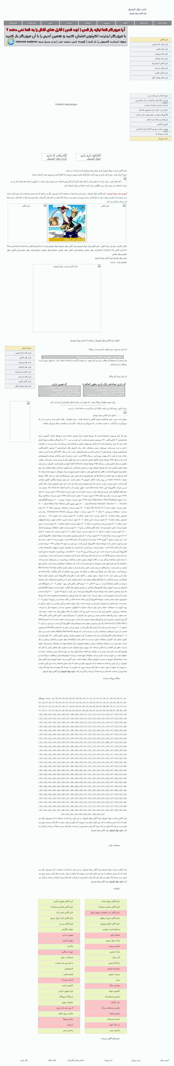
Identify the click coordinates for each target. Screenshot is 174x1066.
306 (63, 754)
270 (80, 746)
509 (76, 794)
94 (104, 711)
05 (67, 698)
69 (108, 706)
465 (58, 786)
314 (98, 754)
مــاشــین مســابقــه (64, 963)
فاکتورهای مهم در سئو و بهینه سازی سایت (152, 115)
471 (85, 786)
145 (58, 722)
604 (76, 814)
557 (111, 802)
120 (125, 714)
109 (76, 714)
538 (116, 798)
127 (67, 719)
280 (125, 746)
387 (67, 770)
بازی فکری (32, 23)
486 (63, 790)
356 (107, 762)
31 (67, 703)
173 (94, 727)
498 (116, 790)
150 (80, 722)
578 (116, 806)
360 (125, 762)
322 (45, 758)
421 (41, 778)
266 (63, 746)
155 (103, 722)
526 (63, 798)
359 (120, 762)
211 (85, 734)
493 (94, 790)
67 (101, 706)
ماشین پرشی (114, 946)
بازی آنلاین (164, 39)
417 (111, 774)
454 (98, 782)
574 (98, 806)
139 (120, 719)
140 (125, 719)
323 (49, 758)
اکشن (125, 23)
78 (50, 711)
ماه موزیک (108, 1060)
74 (125, 706)
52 (50, 706)
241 (41, 742)
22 (125, 698)
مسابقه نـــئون (67, 957)
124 (54, 719)
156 (107, 722)
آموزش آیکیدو (162, 124)
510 (80, 794)
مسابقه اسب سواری (111, 929)
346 (63, 762)
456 (107, 782)
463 (49, 786)
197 (111, 730)
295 (103, 750)
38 (91, 703)
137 (111, 719)
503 (49, 794)
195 (103, 730)
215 (103, 734)
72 (118, 706)
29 (60, 703)
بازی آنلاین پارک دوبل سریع (62, 918)
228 (72, 738)
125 (58, 719)
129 (76, 719)
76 (43, 711)
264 (54, 746)
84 (70, 711)
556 (107, 802)
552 (89, 802)
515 (103, 794)
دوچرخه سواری (113, 968)
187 (67, 730)
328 (72, 758)
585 (58, 810)
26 (50, 703)
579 (120, 806)
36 (84, 703)
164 (54, 727)
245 (58, 742)
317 (111, 754)
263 (49, 746)
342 (45, 762)
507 (67, 794)
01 (53, 698)
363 (49, 766)
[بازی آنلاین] (106, 242)
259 (120, 742)
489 (76, 790)
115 (103, 714)
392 (89, 770)
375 (103, 766)
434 (98, 778)
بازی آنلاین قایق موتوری (110, 923)
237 (111, 738)
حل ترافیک (115, 1002)
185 (58, 730)
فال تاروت (24, 1060)
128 (72, 719)
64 (91, 706)
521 (41, 798)
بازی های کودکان (161, 58)
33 (74, 703)
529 (76, 798)
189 (76, 730)
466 (63, 786)
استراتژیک (13, 23)
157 (111, 722)
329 (76, 758)
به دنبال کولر (114, 1024)
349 (76, 762)
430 (80, 778)
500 (125, 790)
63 (87, 706)
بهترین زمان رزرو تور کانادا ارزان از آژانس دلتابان (152, 129)
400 (125, 770)
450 (80, 782)
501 (41, 794)
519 (120, 794)
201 (41, 734)
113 (94, 714)
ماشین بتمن (115, 1030)
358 (116, 762)
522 (45, 798)
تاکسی (70, 946)
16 (104, 698)
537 (111, 798)
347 (67, 762)
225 (58, 738)
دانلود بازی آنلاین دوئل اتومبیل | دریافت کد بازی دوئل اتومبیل (95, 340)
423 (49, 778)
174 (98, 727)
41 (101, 703)
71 (115, 706)
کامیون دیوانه (114, 991)
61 (81, 706)
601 (63, 814)
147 (67, 722)
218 (116, 734)
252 (89, 742)
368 (72, 766)
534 (98, 798)
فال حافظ (52, 1060)
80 (57, 711)
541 (41, 802)
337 (111, 758)
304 (54, 754)
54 (57, 706)
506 (63, 794)
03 (60, 698)
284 (54, 750)
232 (89, 738)
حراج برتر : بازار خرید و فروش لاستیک (153, 110)
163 (49, 727)
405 (58, 774)
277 (111, 746)
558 (116, 802)
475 (103, 786)
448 (72, 782)
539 (120, 798)
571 (85, 806)
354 (98, 762)
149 (76, 722)
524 (54, 798)
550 (80, 802)
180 (125, 727)
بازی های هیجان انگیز (160, 78)
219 (120, 734)
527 (67, 798)
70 (111, 706)
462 (45, 786)
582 (45, 810)
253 (94, 742)
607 (89, 814)
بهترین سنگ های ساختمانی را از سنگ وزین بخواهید (151, 101)
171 (85, 727)
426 (63, 778)
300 (125, 750)
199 (120, 730)
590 (80, 810)
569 (76, 806)
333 (94, 758)
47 (121, 703)
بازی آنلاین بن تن (66, 923)
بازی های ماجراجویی (160, 44)
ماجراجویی (144, 23)
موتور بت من (67, 935)
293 (94, 750)
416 (107, 774)
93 (101, 711)
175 (103, 727)
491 (85, 790)
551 (85, 802)
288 (72, 750)
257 (111, 742)
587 (67, 810)
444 (54, 782)
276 (107, 746)
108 (72, 714)
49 (40, 706)
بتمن (118, 980)
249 (76, 742)
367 (67, 766)
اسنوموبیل (68, 968)
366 (63, 766)
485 (58, 790)
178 (116, 727)
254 (98, 742)
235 (103, 738)
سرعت (69, 23)
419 (120, 774)
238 (116, 738)
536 (107, 798)
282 (45, 750)
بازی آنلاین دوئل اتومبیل (137, 13)
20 (118, 698)
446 (63, 782)
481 (41, 790)
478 (116, 786)
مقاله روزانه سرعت (111, 678)
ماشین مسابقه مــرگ (111, 1008)
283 (49, 750)
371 (85, 766)
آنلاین (67, 504)
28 (57, 703)
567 (67, 806)
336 (107, 758)
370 (80, 766)
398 (116, 770)
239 (120, 738)
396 (107, 770)
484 (54, 790)
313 (94, 754)
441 (41, 782)
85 (74, 711)
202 (45, 734)
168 (72, 727)
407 (67, 774)
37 (87, 703)
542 (45, 802)
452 (89, 782)
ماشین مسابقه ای (112, 996)
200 (125, 730)
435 (103, 778)
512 (89, 794)
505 (58, 794)
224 (54, 738)
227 (67, 738)
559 (120, 802)
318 (116, 754)
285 (58, 750)
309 (76, 754)
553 (94, 802)
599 (120, 810)
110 (80, 714)
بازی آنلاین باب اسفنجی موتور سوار (105, 912)
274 (98, 746)
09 (81, 698)
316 (107, 754)
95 (108, 711)
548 (72, 802)
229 (76, 738)
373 (94, 766)
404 (54, 774)
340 (125, 758)
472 (89, 786)
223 (49, 738)
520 (125, 794)
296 (107, 750)
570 (80, 806)
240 (125, 738)
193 (94, 730)
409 (76, 774)
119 (120, 714)
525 (58, 798)
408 (72, 774)
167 (67, 727)
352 (89, 762)
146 (63, 722)
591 (85, 810)
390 (80, 770)
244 (54, 742)
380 (125, 766)
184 (54, 730)
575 (103, 806)
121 (41, 719)
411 (85, 774)
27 (53, 703)
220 (125, 734)
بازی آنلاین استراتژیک (160, 63)
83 (67, 711)
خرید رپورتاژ (163, 138)
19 (115, 698)
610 (103, 814)
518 (116, 794)
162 (45, 727)
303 (49, 754)
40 (98, 703)
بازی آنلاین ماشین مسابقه (109, 907)
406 (63, 774)
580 (125, 806)
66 (98, 706)
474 (98, 786)
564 (54, 806)
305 (58, 754)
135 (103, 719)
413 (94, 774)
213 (94, 734)
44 (111, 703)
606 (85, 814)
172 (89, 727)
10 (84, 698)
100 (125, 711)
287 (67, 750)
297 (111, 750)
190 (80, 730)
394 (98, 770)
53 (53, 706)
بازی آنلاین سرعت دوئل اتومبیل (63, 659)
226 (63, 738)
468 (72, 786)
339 (120, 758)
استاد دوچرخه (67, 980)
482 (45, 790)
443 (49, 782)
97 (114, 711)
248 (72, 742)
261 (41, 746)
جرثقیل (70, 1024)
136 (107, 719)
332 (89, 758)
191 (85, 730)
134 (98, 719)
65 (94, 706)
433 (94, 778)
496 (107, 790)
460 (125, 782)
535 (103, 798)
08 (77, 698)
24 (43, 703)
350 (80, 762)
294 (98, 750)
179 (120, 727)
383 (49, 770)
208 (72, 734)
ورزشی (106, 23)
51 (47, 706)
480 (125, 786)
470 (80, 786)
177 (111, 727)
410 (80, 774)
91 (94, 711)
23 (40, 703)
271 (85, 746)
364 (54, 766)
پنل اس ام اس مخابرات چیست (156, 105)
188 (72, 730)
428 (72, 778)
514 (98, 794)
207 (67, 734)
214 (98, 734)
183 (49, 730)
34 (77, 703)
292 (89, 750)
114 (98, 714)
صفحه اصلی (162, 23)
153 (94, 722)
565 (58, 806)
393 (94, 770)
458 (116, 782)
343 (49, 762)
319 (120, 754)
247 (67, 742)
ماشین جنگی (114, 985)
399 (120, 770)
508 (72, 794)
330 (80, 758)
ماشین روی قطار (65, 1013)
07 (74, 698)
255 (103, 742)
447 (67, 782)
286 (63, 750)
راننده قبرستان (113, 1019)
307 (67, 754)
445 (58, 782)
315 (103, 754)
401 (41, 774)
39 (94, 703)
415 (103, 774)
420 (125, 774)
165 (58, 727)
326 (63, 758)
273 (94, 746)
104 (54, 714)
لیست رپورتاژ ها (162, 134)
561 (41, 806)
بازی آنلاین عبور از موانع (110, 918)
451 (85, 782)
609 (98, 814)
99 (121, 711)
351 (85, 762)
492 (89, 790)
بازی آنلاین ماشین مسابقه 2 (61, 907)
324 (54, 758)
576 (107, 806)
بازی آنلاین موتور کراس (63, 901)
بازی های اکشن (162, 49)
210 (80, 734)
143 (49, 722)
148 (72, 722)
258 (116, 742)
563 (49, 806)
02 (57, 698)
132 (89, 719)
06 (70, 698)
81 (60, 711)
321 (41, 758)
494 (98, 790)
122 (45, 719)
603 (72, 814)
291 (85, 750)
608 (94, 814)
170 (80, 727)
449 (76, 782)
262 (45, 746)
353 (94, 762)
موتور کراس (68, 940)
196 (107, 730)
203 (49, 734)
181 (41, 730)
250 (80, 742)
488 (72, 790)
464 (54, 786)
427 (67, 778)
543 (49, 802)
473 (94, 786)
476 (107, 786)
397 (111, 770)
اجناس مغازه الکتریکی (75, 1060)
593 (94, 810)
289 (76, 750)
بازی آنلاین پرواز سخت (110, 901)
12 (91, 698)
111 (85, 714)
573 (94, 806)
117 (111, 714)
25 (47, 703)
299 (120, 750)
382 (45, 770)
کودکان (87, 23)
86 (77, 711)
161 (41, 727)
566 (63, 806)
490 (80, 790)
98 (118, 711)
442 (45, 782)
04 (64, 698)
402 (45, 774)
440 (125, 778)
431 (85, 778)
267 (67, 746)
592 (89, 810)
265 (58, 746)
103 (49, 714)
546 (63, 802)
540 (125, 798)
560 (125, 802)
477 (111, 786)
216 (107, 734)
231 (85, 738)
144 (54, 722)
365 (58, 766)
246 (63, 742)
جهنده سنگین (67, 952)
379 (120, 766)
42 (104, 703)
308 (72, 754)
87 (80, 711)
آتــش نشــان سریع (65, 1008)
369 (76, 766)
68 (104, 706)
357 (111, 762)
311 (85, 754)
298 (116, 750)
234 (98, 738)
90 (91, 711)
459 (120, 782)
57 (67, 706)
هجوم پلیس (68, 974)
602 (67, 814)
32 (70, 703)
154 (98, 722)
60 (77, 706)
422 (45, 778)
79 (53, 711)
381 (41, 770)
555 (103, 802)
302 (45, 754)
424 (54, 778)
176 (107, 727)
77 (46, 711)
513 (94, 794)
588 (72, 810)
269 (76, 746)
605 (80, 814)
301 (41, 754)
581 (41, 810)
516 (107, 794)
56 (64, 706)
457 (111, 782)
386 (63, 770)
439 (120, 778)
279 (120, 746)
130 (80, 719)
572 (89, 806)
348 (72, 762)
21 (121, 698)
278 (116, 746)
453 (94, 782)
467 (67, 786)
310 (80, 754)
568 (72, 806)
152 (89, 722)
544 (54, 802)
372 (89, 766)
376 (107, 766)
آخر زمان (116, 957)
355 (103, 762)
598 (116, 810)
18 (111, 698)
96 (111, 711)
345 (58, 762)
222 (45, 738)
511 (85, 794)
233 (94, 738)
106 (63, 714)
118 (116, 714)
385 (58, 770)
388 (72, 770)
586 (63, 810)
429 (76, 778)
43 (108, 703)
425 (58, 778)
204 (54, 734)
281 (41, 750)
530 (80, 798)
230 (80, 738)
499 (120, 790)
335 (103, 758)
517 (111, 794)
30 (64, 703)
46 (118, 703)
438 (116, 778)
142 (45, 722)
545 (58, 802)
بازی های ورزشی (161, 54)
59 (74, 706)
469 (76, 786)
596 (107, 810)
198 (116, 730)
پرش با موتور (114, 974)
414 (98, 774)
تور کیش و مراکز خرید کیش (157, 119)
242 (45, 742)
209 (76, 734)
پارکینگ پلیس (114, 963)
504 (54, 794)
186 (63, 730)
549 (76, 802)
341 (41, 762)
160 (125, 722)
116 (107, 714)
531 (85, 798)
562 (45, 806)
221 (41, 738)
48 (125, 703)
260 (125, 742)
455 (103, 782)
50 (43, 706)
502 (45, 794)
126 (63, 719)
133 (94, 719)
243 (49, 742)
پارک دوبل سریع (113, 940)
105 (58, 714)
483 (49, 790)
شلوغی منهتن (67, 1002)
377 (111, 766)
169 (76, 727)
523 (49, 798)
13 (94, 698)
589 (76, 810)
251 (85, 742)
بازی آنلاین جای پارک (64, 912)
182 (45, 730)
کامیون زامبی (67, 985)
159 (120, 722)
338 (116, 758)
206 (63, 734)
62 (84, 706)
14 (98, 698)
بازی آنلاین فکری (161, 73)
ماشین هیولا (115, 1013)
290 (80, 750)
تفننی (50, 23)
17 (108, 698)
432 (89, 778)
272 (89, 746)
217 (111, 734)
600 (125, 810)
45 (115, 703)
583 (49, 810)
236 (107, 738)
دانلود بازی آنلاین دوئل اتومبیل (104, 415)
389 (76, 770)
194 (98, 730)
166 (63, 727)
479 (120, 786)
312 (89, 754)
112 (89, 714)
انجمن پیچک (164, 1060)
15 (101, 698)
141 (41, 722)
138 (116, 719)
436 (107, 778)
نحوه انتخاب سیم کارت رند (158, 96)
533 (94, 798)
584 (54, 810)
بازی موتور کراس (65, 991)
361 (41, 766)
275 (103, 746)
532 (89, 798)
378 (116, 766)
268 (72, 746)
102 (45, 714)
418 (116, 774)
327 (67, 758)
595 (103, 810)
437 (111, 778)
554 (98, 802)
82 (63, 711)
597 (111, 810)
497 (111, 790)
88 (84, 711)
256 (107, 742)
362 (45, 766)
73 (121, 706)
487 (67, 790)
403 (49, 774)
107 (67, 714)
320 (125, 754)
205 (58, 734)
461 (41, 786)
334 (98, 758)
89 (87, 711)
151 (85, 722)
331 (85, 758)
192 (89, 730)
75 (40, 711)
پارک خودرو (115, 952)
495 (103, 790)
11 (87, 698)
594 (98, 810)
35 (81, 703)
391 (85, 770)
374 (98, 766)
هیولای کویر (115, 935)
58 (70, 706)
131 (85, 719)
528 (72, 798)
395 (103, 770)
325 (58, 758)
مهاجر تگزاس (67, 929)
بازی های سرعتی (161, 68)
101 (41, 714)
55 (60, 706)
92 (97, 711)
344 (54, 762)
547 (67, 802)
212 (89, 734)
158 (116, 722)
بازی (118, 436)
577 (111, 806)
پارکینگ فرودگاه (66, 996)
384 (54, 770)
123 (49, 719)
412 (89, 774)
